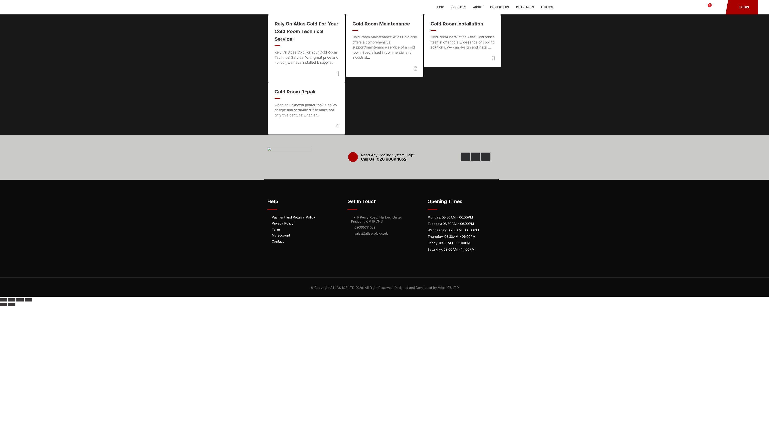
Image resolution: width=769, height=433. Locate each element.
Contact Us (499, 7)
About (478, 7)
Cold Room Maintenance (381, 24)
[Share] (20, 299)
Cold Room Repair (295, 92)
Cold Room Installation (457, 24)
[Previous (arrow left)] (3, 304)
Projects (458, 7)
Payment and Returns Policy (293, 217)
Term (276, 229)
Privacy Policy (282, 223)
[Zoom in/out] (3, 299)
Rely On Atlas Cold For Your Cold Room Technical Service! (306, 31)
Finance (547, 7)
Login (744, 7)
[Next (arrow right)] (11, 304)
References (525, 7)
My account (281, 235)
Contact (278, 241)
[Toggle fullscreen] (11, 299)
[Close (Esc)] (28, 299)
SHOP (440, 7)
